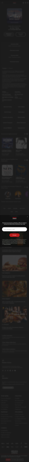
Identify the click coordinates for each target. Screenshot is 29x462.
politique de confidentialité (7, 244)
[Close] (27, 216)
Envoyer (14, 235)
